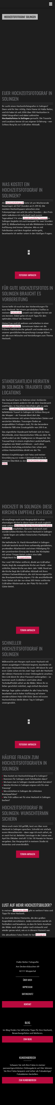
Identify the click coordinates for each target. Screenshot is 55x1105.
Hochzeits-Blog (20, 910)
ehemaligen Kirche (11, 326)
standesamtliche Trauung (35, 218)
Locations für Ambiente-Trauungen (26, 409)
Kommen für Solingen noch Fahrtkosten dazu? (25, 778)
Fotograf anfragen (27, 275)
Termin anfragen (27, 630)
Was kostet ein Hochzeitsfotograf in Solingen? (25, 775)
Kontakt (27, 1004)
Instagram (41, 934)
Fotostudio (16, 312)
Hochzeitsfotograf (14, 202)
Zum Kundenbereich (27, 1080)
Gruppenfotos (24, 557)
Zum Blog (27, 1039)
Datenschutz (27, 994)
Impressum (27, 987)
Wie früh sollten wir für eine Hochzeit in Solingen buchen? (26, 798)
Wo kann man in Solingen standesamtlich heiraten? (28, 781)
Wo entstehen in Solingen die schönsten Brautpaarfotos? (22, 792)
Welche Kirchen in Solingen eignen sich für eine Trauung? (25, 786)
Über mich (27, 980)
